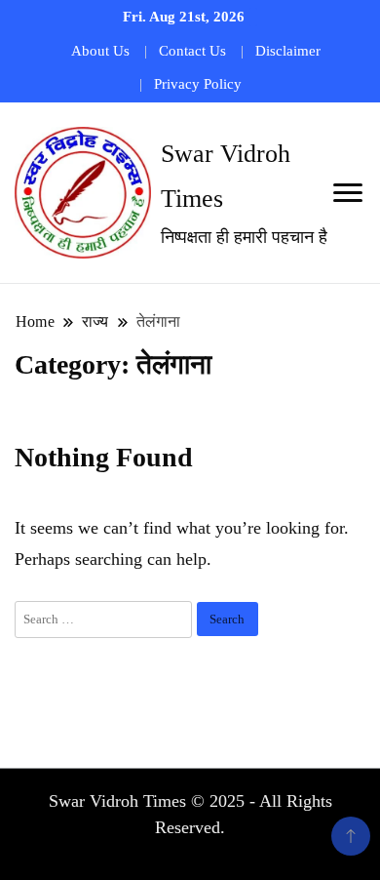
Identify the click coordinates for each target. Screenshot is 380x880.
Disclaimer (288, 51)
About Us (100, 51)
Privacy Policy (198, 84)
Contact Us (192, 51)
